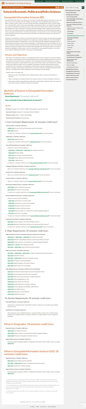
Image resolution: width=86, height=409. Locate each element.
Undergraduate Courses (72, 69)
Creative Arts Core (33, 175)
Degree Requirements (12, 96)
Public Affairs (70, 43)
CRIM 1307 (11, 203)
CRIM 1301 (11, 200)
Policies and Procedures (72, 77)
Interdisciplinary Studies (73, 55)
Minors (69, 49)
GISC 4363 (10, 274)
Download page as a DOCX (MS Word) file (58, 7)
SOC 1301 (11, 213)
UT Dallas (32, 406)
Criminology (70, 31)
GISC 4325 (10, 258)
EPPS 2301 (10, 221)
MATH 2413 (11, 294)
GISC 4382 (10, 263)
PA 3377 (18, 244)
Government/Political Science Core (39, 192)
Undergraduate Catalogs (52, 1)
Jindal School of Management (74, 57)
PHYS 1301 (11, 160)
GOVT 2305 (11, 187)
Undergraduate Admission (73, 71)
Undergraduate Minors (72, 67)
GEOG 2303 (11, 210)
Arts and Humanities (72, 16)
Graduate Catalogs (67, 1)
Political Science (71, 41)
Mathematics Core (35, 141)
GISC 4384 (10, 276)
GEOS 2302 (27, 150)
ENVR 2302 (11, 150)
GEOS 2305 (18, 247)
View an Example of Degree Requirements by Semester (23, 100)
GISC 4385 (10, 279)
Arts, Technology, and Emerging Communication (75, 19)
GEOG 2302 (19, 150)
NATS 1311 (11, 155)
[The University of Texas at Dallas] (16, 3)
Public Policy (70, 45)
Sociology (69, 47)
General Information (71, 12)
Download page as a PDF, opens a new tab (56, 7)
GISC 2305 (10, 247)
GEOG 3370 (11, 289)
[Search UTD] (83, 7)
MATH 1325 (11, 139)
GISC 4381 (10, 255)
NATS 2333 (11, 158)
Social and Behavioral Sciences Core (39, 215)
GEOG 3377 (11, 244)
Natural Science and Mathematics (72, 60)
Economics (70, 33)
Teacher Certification (72, 63)
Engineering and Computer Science (73, 52)
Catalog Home (39, 1)
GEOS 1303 (11, 153)
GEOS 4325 (18, 258)
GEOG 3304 (18, 253)
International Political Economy (72, 38)
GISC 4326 (10, 260)
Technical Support (52, 406)
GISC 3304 (10, 253)
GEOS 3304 (26, 253)
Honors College (71, 65)
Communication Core (35, 133)
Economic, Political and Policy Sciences (74, 25)
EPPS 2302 (10, 224)
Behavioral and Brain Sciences (74, 22)
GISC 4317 (10, 271)
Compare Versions (62, 7)
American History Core (34, 181)
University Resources (71, 79)
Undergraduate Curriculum (73, 73)
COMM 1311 (11, 128)
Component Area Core (36, 227)
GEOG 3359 (11, 286)
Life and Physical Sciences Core (38, 163)
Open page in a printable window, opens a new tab (60, 7)
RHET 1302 (11, 130)
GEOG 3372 (11, 291)
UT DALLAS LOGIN (79, 1)
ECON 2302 (11, 208)
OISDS (37, 406)
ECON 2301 (11, 205)
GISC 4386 (10, 265)
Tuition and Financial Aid (72, 75)
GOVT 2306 (11, 189)
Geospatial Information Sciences (75, 35)
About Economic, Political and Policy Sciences (75, 28)
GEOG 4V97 (11, 343)
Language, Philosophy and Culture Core (39, 169)
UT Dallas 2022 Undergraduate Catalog (33, 8)
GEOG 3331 (11, 281)
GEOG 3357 (11, 284)
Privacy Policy (43, 406)
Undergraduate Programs (72, 14)
